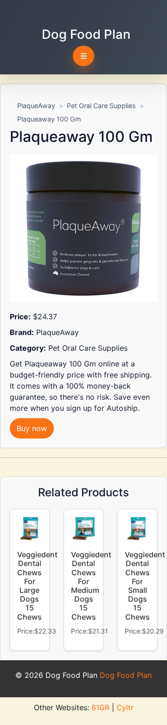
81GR (100, 707)
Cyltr (125, 707)
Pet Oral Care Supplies (101, 106)
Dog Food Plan (86, 34)
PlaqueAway (36, 106)
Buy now (32, 428)
